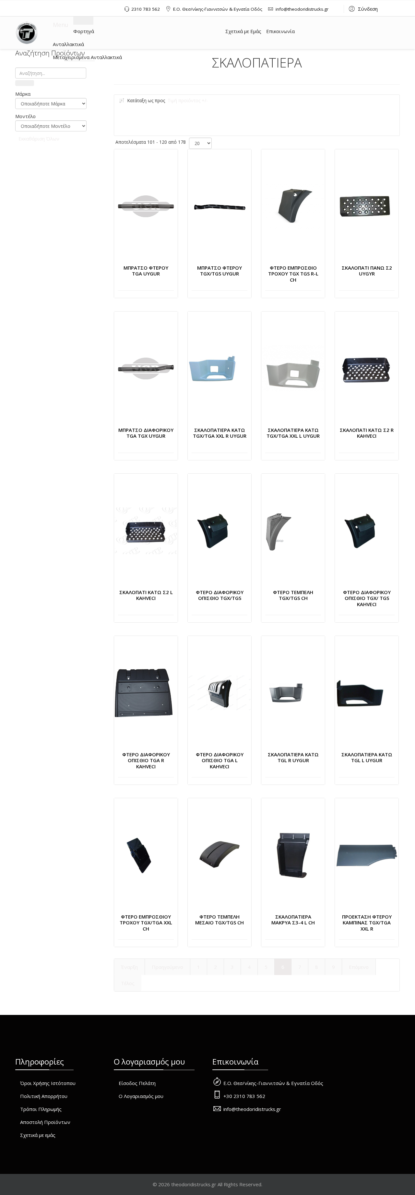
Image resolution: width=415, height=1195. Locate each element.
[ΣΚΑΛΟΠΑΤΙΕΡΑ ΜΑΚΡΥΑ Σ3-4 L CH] (293, 855)
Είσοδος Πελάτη (137, 1083)
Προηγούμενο (167, 967)
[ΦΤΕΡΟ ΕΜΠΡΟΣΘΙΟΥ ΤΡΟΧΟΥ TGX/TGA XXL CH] (139, 855)
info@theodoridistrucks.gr (302, 9)
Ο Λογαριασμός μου (141, 1096)
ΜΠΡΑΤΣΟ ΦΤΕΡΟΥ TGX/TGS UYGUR (219, 270)
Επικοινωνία (280, 31)
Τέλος (128, 983)
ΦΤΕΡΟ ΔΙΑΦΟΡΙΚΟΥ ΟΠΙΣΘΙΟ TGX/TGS (219, 595)
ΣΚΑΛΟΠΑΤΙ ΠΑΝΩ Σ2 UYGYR (367, 270)
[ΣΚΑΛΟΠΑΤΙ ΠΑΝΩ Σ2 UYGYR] (365, 206)
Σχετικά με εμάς (37, 1135)
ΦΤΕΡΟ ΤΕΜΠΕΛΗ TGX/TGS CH (293, 595)
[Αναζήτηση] (24, 83)
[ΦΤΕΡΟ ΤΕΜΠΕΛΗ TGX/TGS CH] (278, 530)
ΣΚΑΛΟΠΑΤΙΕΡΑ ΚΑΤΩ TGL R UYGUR (293, 757)
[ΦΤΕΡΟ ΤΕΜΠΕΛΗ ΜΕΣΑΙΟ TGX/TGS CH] (219, 855)
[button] (362, 8)
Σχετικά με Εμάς (243, 31)
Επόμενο (359, 967)
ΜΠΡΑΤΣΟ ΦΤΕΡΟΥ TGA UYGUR (146, 270)
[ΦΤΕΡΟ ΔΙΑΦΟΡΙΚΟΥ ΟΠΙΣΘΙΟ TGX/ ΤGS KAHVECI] (360, 530)
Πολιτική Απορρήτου (43, 1096)
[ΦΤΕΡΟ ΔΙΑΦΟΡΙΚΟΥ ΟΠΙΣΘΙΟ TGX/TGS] (212, 530)
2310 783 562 (145, 9)
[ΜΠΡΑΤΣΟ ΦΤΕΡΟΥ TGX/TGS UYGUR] (219, 206)
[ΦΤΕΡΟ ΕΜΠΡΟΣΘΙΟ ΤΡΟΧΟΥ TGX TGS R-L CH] (293, 206)
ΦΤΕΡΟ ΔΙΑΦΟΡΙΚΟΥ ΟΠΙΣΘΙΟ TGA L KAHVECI (219, 760)
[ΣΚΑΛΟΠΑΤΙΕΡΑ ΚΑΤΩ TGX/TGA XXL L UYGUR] (293, 368)
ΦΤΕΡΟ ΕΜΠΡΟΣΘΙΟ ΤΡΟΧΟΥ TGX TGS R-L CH (293, 273)
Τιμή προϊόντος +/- (188, 100)
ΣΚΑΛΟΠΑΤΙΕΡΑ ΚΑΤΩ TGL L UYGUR (366, 757)
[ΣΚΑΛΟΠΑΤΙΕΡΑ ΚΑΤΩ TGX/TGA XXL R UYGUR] (212, 368)
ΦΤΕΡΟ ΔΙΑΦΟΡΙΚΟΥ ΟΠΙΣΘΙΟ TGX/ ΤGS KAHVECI (367, 598)
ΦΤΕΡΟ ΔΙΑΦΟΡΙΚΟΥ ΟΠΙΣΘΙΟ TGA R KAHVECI (146, 760)
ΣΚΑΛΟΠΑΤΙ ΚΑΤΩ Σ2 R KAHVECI (367, 433)
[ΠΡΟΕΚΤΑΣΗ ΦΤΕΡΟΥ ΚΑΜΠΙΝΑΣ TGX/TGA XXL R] (367, 855)
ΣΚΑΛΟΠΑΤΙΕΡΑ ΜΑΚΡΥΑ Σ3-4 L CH (293, 919)
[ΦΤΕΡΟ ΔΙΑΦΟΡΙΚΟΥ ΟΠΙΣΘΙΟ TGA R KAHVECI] (143, 693)
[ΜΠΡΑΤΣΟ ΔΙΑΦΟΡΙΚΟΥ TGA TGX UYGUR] (146, 368)
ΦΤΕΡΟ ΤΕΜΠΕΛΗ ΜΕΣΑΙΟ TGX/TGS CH (219, 919)
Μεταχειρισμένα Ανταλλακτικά (87, 57)
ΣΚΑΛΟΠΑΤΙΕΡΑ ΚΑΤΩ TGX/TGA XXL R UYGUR (219, 433)
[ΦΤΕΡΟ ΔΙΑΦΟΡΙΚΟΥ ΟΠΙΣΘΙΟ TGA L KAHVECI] (219, 693)
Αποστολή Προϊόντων (45, 1122)
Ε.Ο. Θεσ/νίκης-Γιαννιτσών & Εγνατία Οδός (217, 9)
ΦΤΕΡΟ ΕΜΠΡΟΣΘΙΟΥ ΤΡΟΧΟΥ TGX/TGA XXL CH (146, 922)
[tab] (51, 94)
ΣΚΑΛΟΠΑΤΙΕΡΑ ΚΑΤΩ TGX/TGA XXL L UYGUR (293, 433)
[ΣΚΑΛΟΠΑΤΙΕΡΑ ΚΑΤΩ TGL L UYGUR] (360, 693)
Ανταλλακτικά (68, 44)
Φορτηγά (83, 31)
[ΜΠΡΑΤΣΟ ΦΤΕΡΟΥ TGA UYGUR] (146, 206)
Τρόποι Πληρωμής (41, 1109)
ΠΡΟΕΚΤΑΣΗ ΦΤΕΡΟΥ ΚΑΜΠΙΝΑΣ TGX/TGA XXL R (367, 922)
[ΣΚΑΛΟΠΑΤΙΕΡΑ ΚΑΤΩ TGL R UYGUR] (286, 693)
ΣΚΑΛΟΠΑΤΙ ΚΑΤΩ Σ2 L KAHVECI (146, 595)
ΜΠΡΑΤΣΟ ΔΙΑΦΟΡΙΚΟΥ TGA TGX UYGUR (145, 433)
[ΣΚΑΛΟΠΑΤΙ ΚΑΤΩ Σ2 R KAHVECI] (367, 368)
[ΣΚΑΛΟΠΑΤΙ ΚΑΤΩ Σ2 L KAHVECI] (146, 530)
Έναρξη (129, 967)
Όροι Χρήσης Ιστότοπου (48, 1083)
